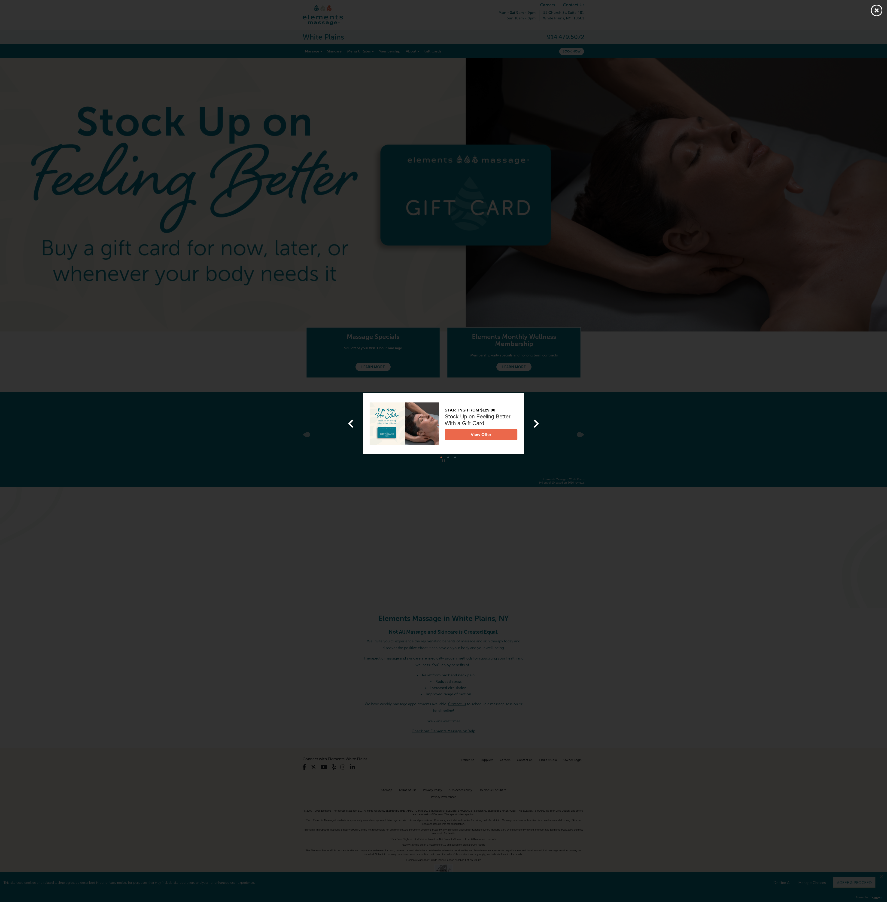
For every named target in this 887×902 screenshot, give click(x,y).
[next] (536, 423)
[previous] (351, 423)
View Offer (481, 434)
